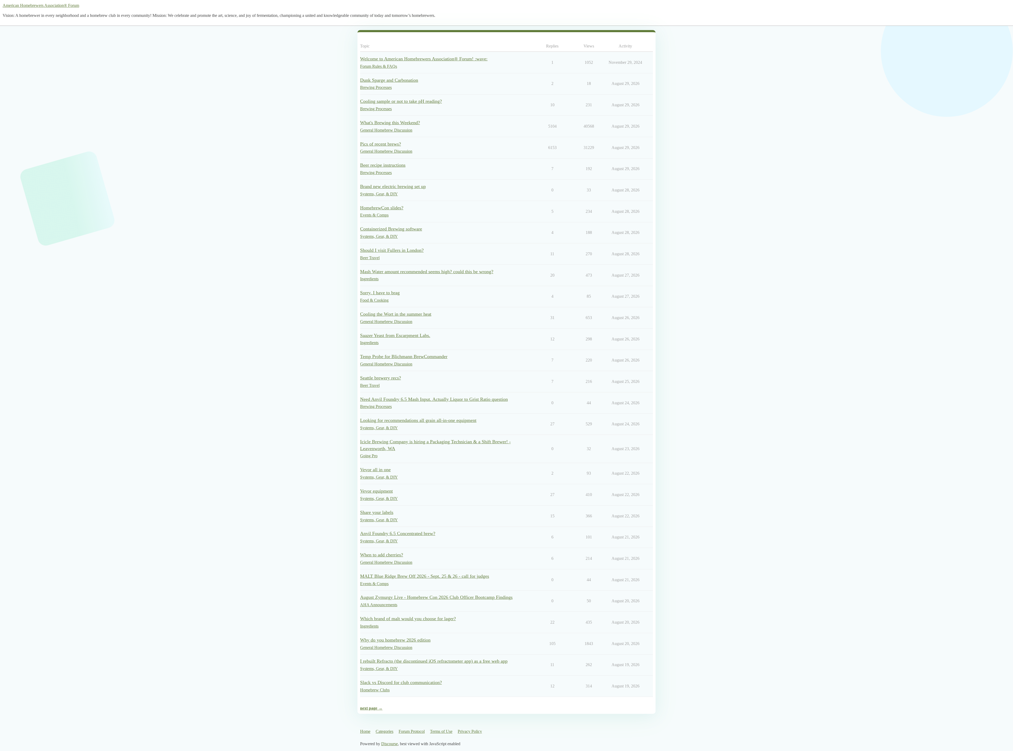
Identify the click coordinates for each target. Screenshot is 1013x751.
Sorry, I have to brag (380, 292)
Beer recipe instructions (382, 165)
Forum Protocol (412, 731)
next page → (371, 708)
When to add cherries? (381, 554)
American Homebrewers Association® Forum (41, 5)
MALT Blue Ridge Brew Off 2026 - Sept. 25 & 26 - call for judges (424, 576)
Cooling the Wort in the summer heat (395, 314)
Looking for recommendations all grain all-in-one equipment (418, 420)
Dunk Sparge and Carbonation (389, 80)
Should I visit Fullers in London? (392, 250)
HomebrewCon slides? (381, 207)
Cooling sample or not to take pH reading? (401, 101)
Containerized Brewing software (391, 229)
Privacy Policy (470, 731)
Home (365, 731)
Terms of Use (441, 731)
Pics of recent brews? (380, 144)
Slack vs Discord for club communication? (401, 682)
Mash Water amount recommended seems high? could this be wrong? (426, 271)
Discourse (389, 744)
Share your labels (376, 512)
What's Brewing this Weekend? (390, 122)
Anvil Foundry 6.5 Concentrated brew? (397, 533)
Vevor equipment (376, 491)
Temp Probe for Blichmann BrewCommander (403, 356)
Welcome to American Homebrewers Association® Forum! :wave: (424, 58)
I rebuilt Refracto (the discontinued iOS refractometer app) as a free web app (434, 661)
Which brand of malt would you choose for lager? (408, 618)
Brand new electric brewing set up (393, 186)
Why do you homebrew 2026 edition (395, 640)
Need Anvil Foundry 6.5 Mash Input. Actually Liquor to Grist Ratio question (434, 399)
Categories (384, 731)
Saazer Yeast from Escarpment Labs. (395, 335)
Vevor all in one (375, 469)
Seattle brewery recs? (380, 378)
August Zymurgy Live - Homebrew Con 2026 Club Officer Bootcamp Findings (436, 597)
